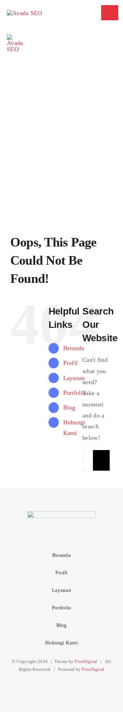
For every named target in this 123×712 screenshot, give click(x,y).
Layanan (74, 378)
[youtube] (74, 685)
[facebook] (36, 685)
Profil (70, 362)
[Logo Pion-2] (15, 37)
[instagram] (49, 685)
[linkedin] (86, 685)
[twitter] (61, 685)
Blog (69, 407)
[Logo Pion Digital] (24, 13)
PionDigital (85, 661)
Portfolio (74, 392)
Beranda (73, 348)
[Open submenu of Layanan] (100, 590)
